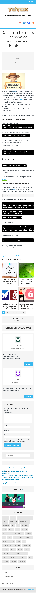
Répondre (28, 364)
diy (13, 526)
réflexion (5, 549)
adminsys (5, 518)
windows (5, 561)
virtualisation (22, 557)
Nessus (4, 179)
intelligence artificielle (17, 533)
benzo (18, 58)
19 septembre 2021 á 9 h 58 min (18, 348)
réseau (23, 312)
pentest (15, 312)
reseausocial (26, 545)
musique (5, 541)
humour (5, 533)
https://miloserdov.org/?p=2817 (11, 256)
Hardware (24, 529)
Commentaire (8, 412)
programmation (7, 545)
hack (8, 312)
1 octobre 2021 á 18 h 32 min (18, 382)
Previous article (18, 318)
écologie (13, 561)
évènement (22, 561)
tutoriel (5, 557)
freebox (11, 529)
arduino (29, 518)
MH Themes (31, 589)
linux (9, 537)
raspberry (17, 545)
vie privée (13, 557)
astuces (5, 522)
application (14, 63)
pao (24, 541)
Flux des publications (7, 576)
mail (15, 537)
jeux (4, 537)
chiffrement (13, 522)
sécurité (20, 63)
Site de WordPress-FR (7, 583)
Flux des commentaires (8, 580)
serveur (24, 63)
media (21, 537)
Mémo (12, 541)
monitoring (29, 537)
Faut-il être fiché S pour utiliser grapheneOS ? (21, 475)
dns (18, 526)
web (30, 557)
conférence (6, 526)
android (13, 518)
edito (4, 529)
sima (3, 475)
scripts (20, 549)
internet (28, 533)
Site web (6, 435)
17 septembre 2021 (19, 54)
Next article (18, 320)
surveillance (16, 553)
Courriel (6, 430)
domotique (25, 526)
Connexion (4, 572)
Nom (5, 425)
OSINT (20, 99)
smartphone (6, 553)
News (18, 541)
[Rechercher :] (18, 455)
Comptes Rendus (24, 522)
